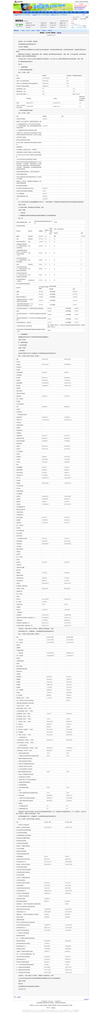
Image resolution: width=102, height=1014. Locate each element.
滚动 (31, 12)
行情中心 (79, 12)
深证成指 (34, 14)
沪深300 (52, 14)
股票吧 (67, 12)
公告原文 (19, 997)
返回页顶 (86, 999)
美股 (75, 12)
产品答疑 (70, 1005)
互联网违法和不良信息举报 (48, 1002)
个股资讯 (23, 30)
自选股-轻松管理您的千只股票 (80, 5)
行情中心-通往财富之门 (79, 9)
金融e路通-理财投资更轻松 (79, 7)
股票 (24, 12)
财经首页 (77, 1)
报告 (53, 12)
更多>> (79, 14)
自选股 (85, 12)
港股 (71, 12)
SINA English (59, 1005)
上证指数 (16, 14)
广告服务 (41, 1005)
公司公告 (28, 30)
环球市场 (58, 12)
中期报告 (38, 30)
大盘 (38, 12)
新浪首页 (82, 1)
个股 (42, 12)
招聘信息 (50, 1005)
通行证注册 (65, 1005)
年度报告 (33, 30)
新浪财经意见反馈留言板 (60, 1002)
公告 (35, 12)
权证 (49, 12)
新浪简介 (32, 1005)
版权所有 (53, 1007)
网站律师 (54, 1005)
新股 (46, 12)
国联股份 (19, 21)
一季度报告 (43, 30)
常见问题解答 (39, 1002)
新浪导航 (86, 1)
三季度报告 (49, 30)
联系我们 (45, 1005)
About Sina (36, 1005)
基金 (27, 12)
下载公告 (59, 32)
